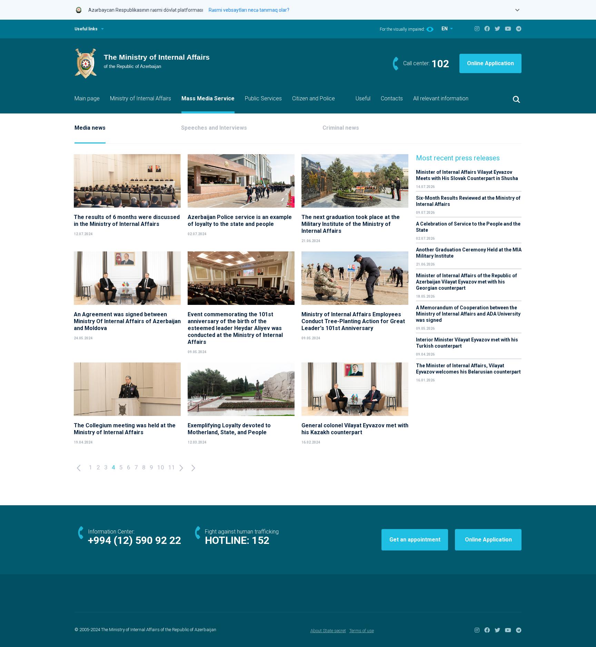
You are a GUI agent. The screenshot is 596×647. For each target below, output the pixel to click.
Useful (363, 98)
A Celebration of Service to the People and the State (468, 227)
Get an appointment (414, 539)
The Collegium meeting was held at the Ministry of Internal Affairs (125, 429)
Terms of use (361, 630)
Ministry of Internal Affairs (140, 98)
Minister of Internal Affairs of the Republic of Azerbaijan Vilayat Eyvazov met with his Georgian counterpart (466, 282)
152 (260, 540)
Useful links (86, 29)
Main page (87, 98)
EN (445, 28)
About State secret (328, 630)
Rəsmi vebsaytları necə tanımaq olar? (249, 10)
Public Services (263, 98)
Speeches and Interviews (214, 128)
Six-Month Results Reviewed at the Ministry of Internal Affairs (468, 201)
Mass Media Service (208, 98)
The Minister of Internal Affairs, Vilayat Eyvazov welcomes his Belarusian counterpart (468, 369)
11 (171, 467)
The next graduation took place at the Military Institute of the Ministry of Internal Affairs (350, 224)
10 (160, 467)
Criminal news (340, 128)
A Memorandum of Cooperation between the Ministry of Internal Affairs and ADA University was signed (468, 314)
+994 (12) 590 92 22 (134, 540)
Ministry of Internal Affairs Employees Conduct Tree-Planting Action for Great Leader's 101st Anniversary (353, 321)
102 (440, 64)
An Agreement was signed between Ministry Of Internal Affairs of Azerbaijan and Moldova (127, 321)
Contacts (392, 98)
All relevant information (440, 98)
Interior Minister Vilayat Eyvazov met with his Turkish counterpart (467, 343)
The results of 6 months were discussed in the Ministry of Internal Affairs (127, 220)
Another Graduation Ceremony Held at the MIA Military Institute (469, 253)
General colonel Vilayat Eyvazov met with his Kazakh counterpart (354, 429)
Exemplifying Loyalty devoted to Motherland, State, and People (229, 429)
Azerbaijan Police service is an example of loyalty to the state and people (240, 220)
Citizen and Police (313, 98)
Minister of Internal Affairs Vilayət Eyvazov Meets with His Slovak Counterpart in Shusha (467, 175)
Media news (90, 128)
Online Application (490, 63)
